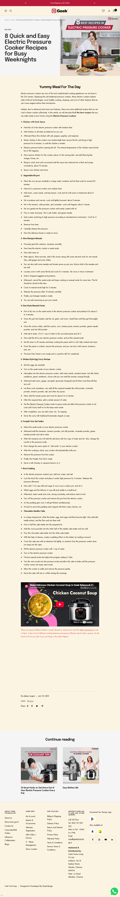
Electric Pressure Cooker (40, 404)
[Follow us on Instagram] (99, 839)
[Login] (109, 11)
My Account (30, 816)
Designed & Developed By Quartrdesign (36, 886)
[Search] (11, 11)
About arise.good (12, 822)
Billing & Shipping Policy (54, 818)
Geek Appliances (86, 630)
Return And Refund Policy (54, 829)
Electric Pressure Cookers (64, 116)
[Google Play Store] (92, 817)
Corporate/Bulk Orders (11, 832)
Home (7, 20)
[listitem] (27, 706)
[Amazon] (92, 830)
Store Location (31, 849)
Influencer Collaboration (10, 839)
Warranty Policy (53, 838)
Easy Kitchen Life (70, 787)
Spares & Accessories (31, 822)
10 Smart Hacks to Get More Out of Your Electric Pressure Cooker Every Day (38, 790)
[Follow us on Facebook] (93, 839)
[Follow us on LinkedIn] (112, 839)
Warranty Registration (30, 829)
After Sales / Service (31, 836)
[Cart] (114, 11)
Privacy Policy (52, 834)
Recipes (8, 30)
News (12, 20)
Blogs (7, 844)
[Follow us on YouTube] (105, 839)
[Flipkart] (100, 830)
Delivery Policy (53, 823)
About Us (8, 818)
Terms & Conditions (54, 842)
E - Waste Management (31, 844)
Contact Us (9, 826)
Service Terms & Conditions (53, 848)
